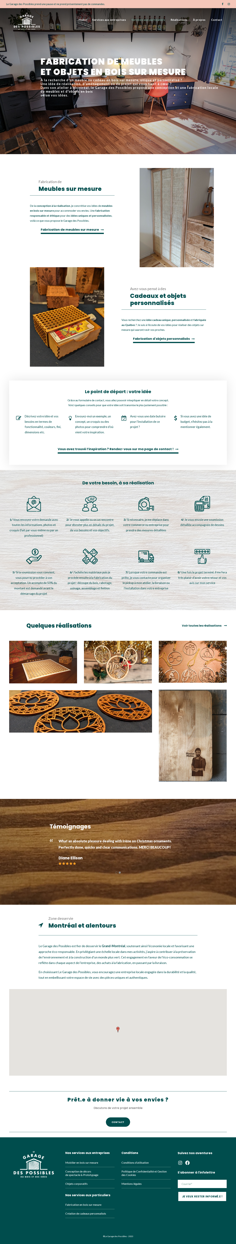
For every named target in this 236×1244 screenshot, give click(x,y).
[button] (118, 1029)
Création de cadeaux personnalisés (85, 1213)
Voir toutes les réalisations (201, 626)
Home (83, 19)
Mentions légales (131, 1183)
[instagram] (229, 4)
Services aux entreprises (109, 19)
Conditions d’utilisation (135, 1162)
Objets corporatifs (76, 1183)
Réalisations (179, 19)
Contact (216, 19)
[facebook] (222, 4)
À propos (199, 19)
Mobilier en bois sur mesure (81, 1162)
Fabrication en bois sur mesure (83, 1204)
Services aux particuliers (148, 19)
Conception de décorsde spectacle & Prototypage (81, 1173)
